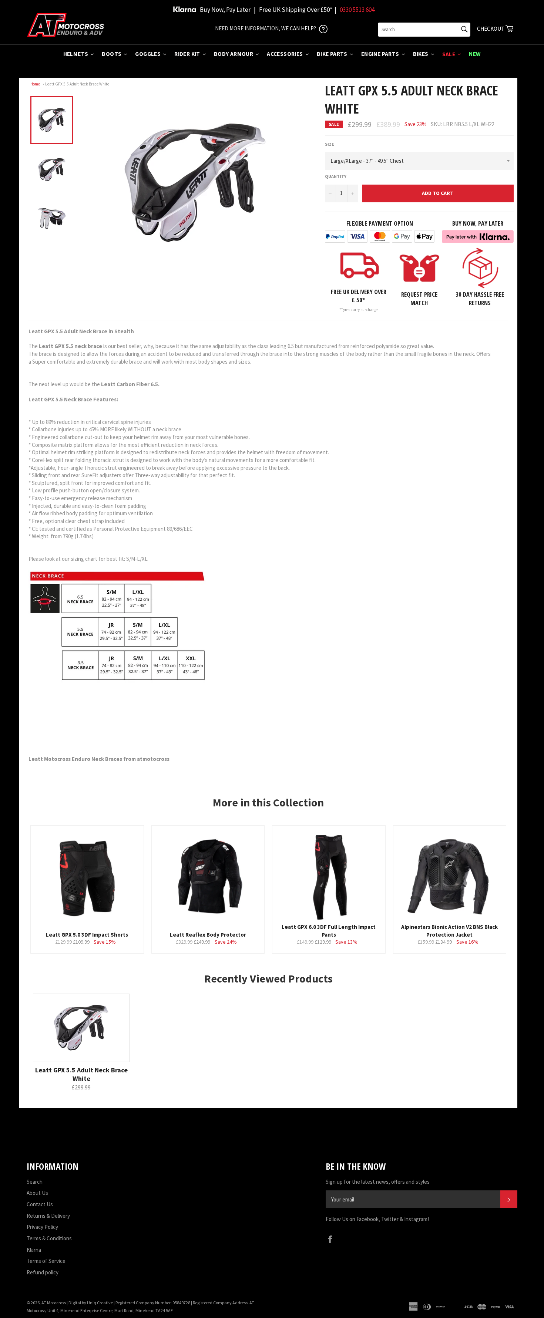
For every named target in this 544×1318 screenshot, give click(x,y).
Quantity (335, 176)
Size (329, 144)
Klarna (34, 1249)
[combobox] (424, 30)
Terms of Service (46, 1260)
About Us (37, 1192)
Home (35, 84)
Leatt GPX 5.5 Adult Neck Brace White (77, 84)
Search (35, 1181)
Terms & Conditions (49, 1238)
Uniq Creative (100, 1302)
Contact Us (40, 1204)
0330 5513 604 (357, 10)
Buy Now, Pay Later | (228, 10)
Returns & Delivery (48, 1215)
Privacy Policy (42, 1226)
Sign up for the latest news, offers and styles (378, 1181)
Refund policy (42, 1272)
